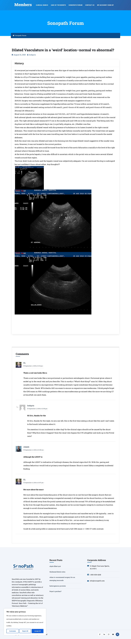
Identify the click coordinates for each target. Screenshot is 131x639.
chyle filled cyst (55, 566)
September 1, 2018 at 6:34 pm (34, 366)
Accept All (37, 631)
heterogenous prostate (57, 586)
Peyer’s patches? (55, 591)
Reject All (25, 631)
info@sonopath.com (97, 581)
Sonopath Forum (75, 5)
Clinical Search (42, 5)
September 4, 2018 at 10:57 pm (34, 482)
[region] (25, 622)
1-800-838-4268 (95, 575)
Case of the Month (58, 5)
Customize (12, 631)
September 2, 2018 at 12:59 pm (38, 409)
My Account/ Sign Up (105, 5)
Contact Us (89, 5)
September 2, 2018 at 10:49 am (34, 450)
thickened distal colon (57, 572)
